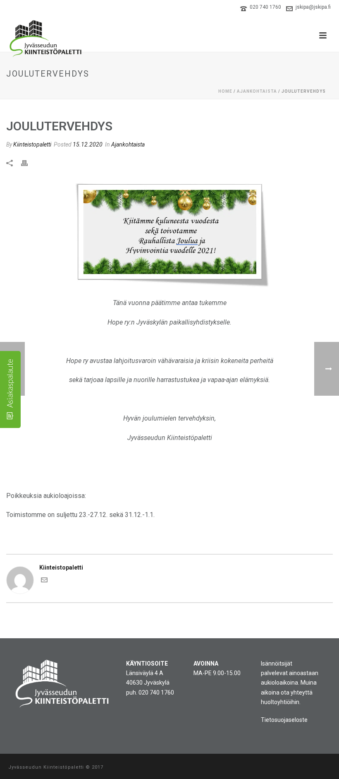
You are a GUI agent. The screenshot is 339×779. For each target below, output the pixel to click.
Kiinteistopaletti (32, 144)
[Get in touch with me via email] (44, 581)
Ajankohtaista (257, 91)
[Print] (28, 162)
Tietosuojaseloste (284, 719)
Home (225, 91)
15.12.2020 (88, 144)
